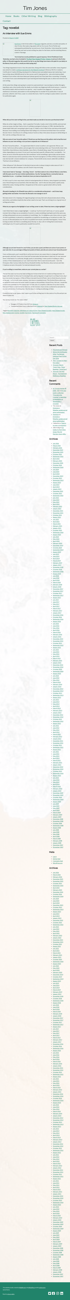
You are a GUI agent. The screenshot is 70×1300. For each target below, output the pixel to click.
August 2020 (57, 534)
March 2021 (57, 524)
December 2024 (58, 463)
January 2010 (57, 791)
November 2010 (58, 769)
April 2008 (56, 836)
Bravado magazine (13, 310)
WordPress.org (57, 863)
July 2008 (56, 830)
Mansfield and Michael (60, 350)
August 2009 (57, 801)
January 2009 (57, 817)
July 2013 (56, 699)
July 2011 (56, 752)
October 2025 (57, 454)
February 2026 (57, 448)
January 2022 (57, 508)
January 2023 (57, 489)
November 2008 (58, 821)
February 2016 (57, 634)
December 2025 (58, 450)
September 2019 (58, 550)
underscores (42, 1287)
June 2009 (56, 806)
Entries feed (56, 859)
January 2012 (57, 738)
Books (16, 16)
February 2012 (57, 736)
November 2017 (58, 591)
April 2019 (56, 558)
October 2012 (57, 719)
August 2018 (57, 574)
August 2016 (57, 621)
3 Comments (42, 313)
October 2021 (57, 515)
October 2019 (57, 547)
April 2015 (56, 656)
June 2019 (56, 556)
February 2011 (57, 762)
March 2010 (57, 786)
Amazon (35, 304)
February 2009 (57, 814)
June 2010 (56, 780)
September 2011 (58, 747)
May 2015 (56, 654)
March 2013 (57, 708)
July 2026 (56, 443)
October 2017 (57, 593)
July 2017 (56, 600)
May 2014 (56, 680)
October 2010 (57, 771)
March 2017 (57, 608)
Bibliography (50, 16)
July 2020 (56, 537)
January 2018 (57, 587)
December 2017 (58, 589)
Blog (40, 16)
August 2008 (57, 827)
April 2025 (56, 458)
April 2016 (56, 630)
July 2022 (56, 498)
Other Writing (29, 16)
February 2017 (57, 610)
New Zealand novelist (45, 310)
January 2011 (57, 765)
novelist (22, 313)
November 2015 (58, 641)
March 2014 (57, 682)
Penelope (56, 414)
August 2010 (57, 775)
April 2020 (56, 541)
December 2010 (58, 767)
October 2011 (57, 745)
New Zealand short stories (11, 313)
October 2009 (57, 797)
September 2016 (58, 619)
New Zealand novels (58, 310)
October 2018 (57, 569)
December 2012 (58, 715)
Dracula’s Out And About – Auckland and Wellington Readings (60, 374)
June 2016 (56, 626)
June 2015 (56, 652)
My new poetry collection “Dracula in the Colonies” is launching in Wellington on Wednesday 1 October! (59, 397)
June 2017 (56, 602)
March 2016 (57, 632)
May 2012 (56, 730)
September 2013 (58, 695)
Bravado (37, 44)
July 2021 (56, 519)
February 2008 (57, 841)
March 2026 (57, 445)
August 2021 (57, 517)
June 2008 (56, 832)
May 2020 (56, 539)
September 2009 (58, 799)
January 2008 (57, 843)
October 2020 (57, 530)
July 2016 (56, 623)
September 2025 (58, 456)
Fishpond (39, 306)
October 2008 (57, 823)
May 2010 (56, 782)
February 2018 (57, 584)
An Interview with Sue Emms (17, 33)
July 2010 (56, 778)
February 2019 (57, 563)
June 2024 (56, 471)
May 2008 (56, 834)
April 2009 (56, 810)
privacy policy (10, 1294)
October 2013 (57, 693)
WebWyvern (22, 1287)
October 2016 (57, 617)
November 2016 (58, 615)
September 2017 (58, 595)
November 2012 (58, 717)
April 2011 (56, 758)
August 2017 (57, 597)
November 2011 (58, 743)
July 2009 (56, 804)
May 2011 (56, 756)
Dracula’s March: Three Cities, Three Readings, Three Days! (60, 367)
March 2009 (57, 812)
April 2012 (56, 732)
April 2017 (56, 606)
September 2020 (58, 532)
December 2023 (58, 476)
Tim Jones (35, 8)
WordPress (32, 1287)
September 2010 (58, 773)
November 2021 (58, 513)
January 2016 (57, 636)
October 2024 (57, 465)
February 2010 (57, 788)
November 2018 (58, 567)
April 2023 (56, 487)
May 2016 (56, 628)
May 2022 (56, 502)
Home (8, 16)
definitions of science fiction (29, 310)
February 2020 (57, 543)
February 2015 (57, 660)
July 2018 (56, 576)
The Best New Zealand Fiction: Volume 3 (39, 59)
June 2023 (56, 485)
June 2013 (56, 702)
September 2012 (58, 721)
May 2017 (56, 604)
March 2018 (57, 582)
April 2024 (56, 474)
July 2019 (56, 554)
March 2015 (57, 658)
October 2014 (57, 669)
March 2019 (57, 560)
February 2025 (57, 461)
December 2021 (58, 511)
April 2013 (56, 706)
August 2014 (57, 673)
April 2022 (56, 504)
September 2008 (58, 825)
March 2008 (57, 838)
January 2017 (57, 613)
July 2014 (56, 676)
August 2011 (57, 749)
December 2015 (58, 639)
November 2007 (58, 847)
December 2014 (58, 665)
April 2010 (56, 784)
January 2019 (57, 565)
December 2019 (58, 545)
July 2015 (56, 649)
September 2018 (58, 571)
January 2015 (57, 663)
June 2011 (56, 754)
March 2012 (57, 734)
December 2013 (58, 689)
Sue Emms (18, 44)
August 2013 (57, 697)
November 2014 (58, 667)
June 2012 (56, 728)
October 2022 (57, 493)
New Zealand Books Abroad (53, 306)
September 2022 (58, 495)
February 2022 (57, 506)
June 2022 (56, 500)
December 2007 (58, 845)
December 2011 (58, 741)
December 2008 (58, 819)
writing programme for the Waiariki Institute (30, 70)
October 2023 (57, 478)
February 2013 (57, 710)
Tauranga (35, 313)
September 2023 (58, 480)
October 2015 (57, 643)
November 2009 (58, 795)
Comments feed (58, 861)
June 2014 (56, 678)
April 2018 (56, 580)
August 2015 (57, 647)
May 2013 (56, 704)
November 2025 (58, 452)
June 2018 (56, 578)
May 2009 (56, 808)
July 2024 (56, 469)
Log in (55, 856)
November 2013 (58, 691)
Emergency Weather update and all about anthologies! (60, 410)
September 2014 (58, 671)
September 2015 (58, 645)
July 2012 (56, 725)
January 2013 (57, 712)
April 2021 (56, 521)
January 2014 (57, 686)
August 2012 (57, 723)
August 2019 (57, 552)
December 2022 (58, 491)
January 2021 (57, 528)
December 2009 (58, 793)
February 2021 (57, 526)
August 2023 (57, 482)
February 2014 (57, 684)
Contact (7, 21)
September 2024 (58, 467)
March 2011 (57, 760)
